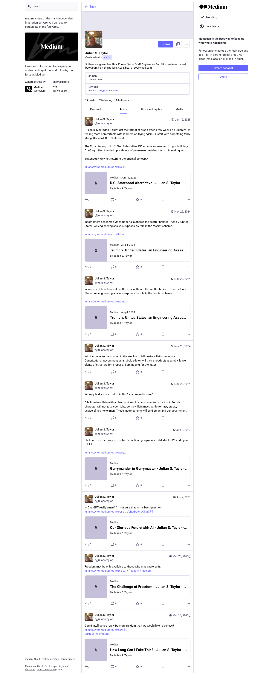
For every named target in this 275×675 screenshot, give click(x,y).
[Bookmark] (163, 199)
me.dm (107, 57)
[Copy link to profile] (178, 44)
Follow (165, 44)
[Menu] (186, 44)
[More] (188, 199)
